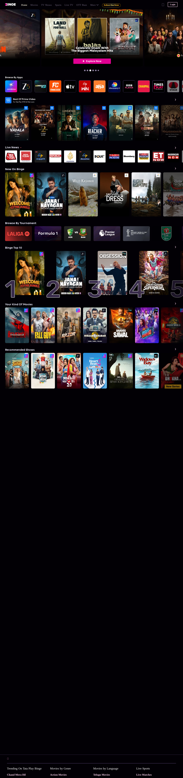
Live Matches (144, 774)
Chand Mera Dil (16, 774)
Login (172, 4)
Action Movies (58, 774)
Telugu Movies (101, 774)
